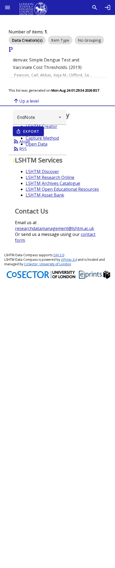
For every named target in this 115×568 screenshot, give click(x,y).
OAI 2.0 (58, 255)
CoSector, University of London (47, 264)
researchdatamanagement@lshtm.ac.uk (54, 228)
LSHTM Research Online (50, 177)
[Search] (94, 7)
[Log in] (107, 7)
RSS (20, 149)
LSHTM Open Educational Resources (62, 189)
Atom (21, 141)
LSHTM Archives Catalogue (53, 183)
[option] (27, 40)
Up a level (26, 101)
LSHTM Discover (42, 171)
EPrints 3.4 (69, 259)
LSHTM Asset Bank (45, 195)
